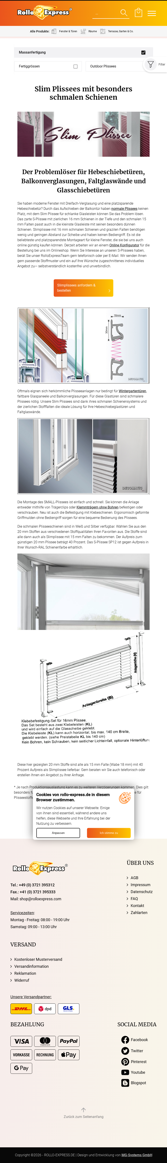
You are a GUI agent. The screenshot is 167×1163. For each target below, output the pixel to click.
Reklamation (25, 973)
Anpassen (58, 833)
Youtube (137, 1072)
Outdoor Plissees (103, 66)
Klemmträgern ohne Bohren (98, 507)
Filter (162, 64)
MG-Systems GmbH (137, 1155)
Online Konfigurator (124, 245)
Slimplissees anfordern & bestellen (76, 288)
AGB (134, 877)
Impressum (140, 884)
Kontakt (137, 905)
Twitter (136, 1051)
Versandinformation (31, 966)
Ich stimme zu (109, 833)
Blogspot (137, 1083)
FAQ (134, 898)
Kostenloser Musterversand (38, 959)
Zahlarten (139, 912)
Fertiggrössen (29, 66)
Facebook (138, 1039)
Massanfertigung (32, 52)
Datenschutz (142, 891)
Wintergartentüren (132, 391)
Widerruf (21, 980)
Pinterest (138, 1061)
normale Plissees (124, 209)
